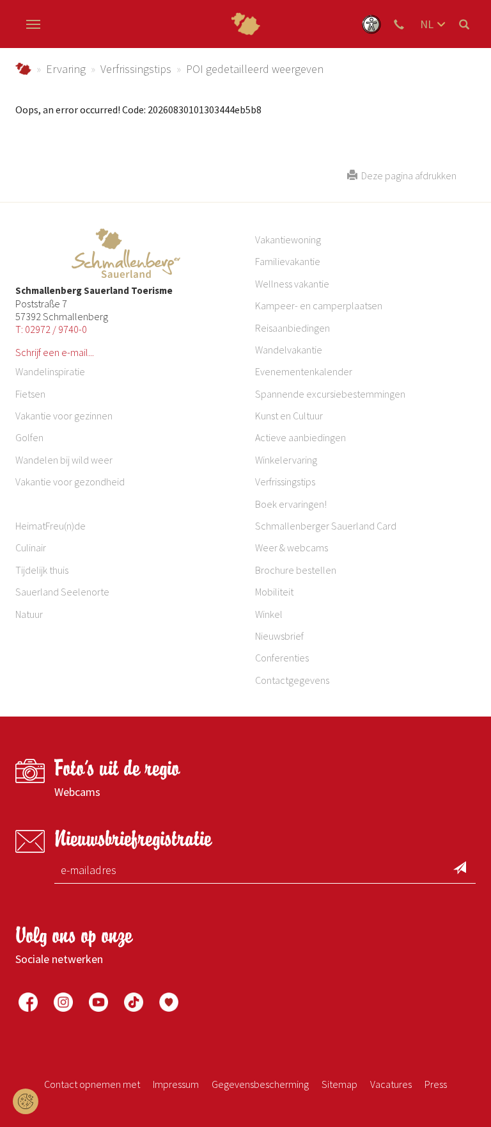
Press (436, 1084)
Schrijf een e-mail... (54, 352)
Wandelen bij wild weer (64, 459)
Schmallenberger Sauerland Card (325, 525)
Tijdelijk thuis (41, 570)
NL (426, 24)
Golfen (29, 437)
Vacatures (391, 1084)
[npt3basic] (245, 24)
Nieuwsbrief (279, 635)
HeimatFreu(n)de (50, 525)
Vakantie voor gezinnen (64, 415)
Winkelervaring (286, 459)
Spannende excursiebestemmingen (330, 393)
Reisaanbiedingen (292, 327)
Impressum (176, 1084)
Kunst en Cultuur (289, 415)
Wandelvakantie (288, 349)
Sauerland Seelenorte (62, 591)
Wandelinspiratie (50, 371)
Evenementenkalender (303, 371)
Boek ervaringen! (291, 504)
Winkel (269, 614)
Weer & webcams (291, 547)
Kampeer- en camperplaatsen (318, 305)
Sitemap (339, 1084)
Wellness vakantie (292, 283)
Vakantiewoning (288, 239)
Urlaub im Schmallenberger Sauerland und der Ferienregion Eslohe (23, 68)
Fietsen (30, 393)
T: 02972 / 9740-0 (51, 329)
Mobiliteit (274, 591)
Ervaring (66, 68)
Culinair (30, 547)
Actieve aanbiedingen (300, 437)
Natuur (29, 614)
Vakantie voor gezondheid (70, 481)
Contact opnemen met (92, 1084)
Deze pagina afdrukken (406, 175)
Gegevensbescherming (260, 1084)
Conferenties (282, 657)
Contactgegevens (292, 680)
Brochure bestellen (295, 570)
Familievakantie (287, 261)
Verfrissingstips (135, 68)
